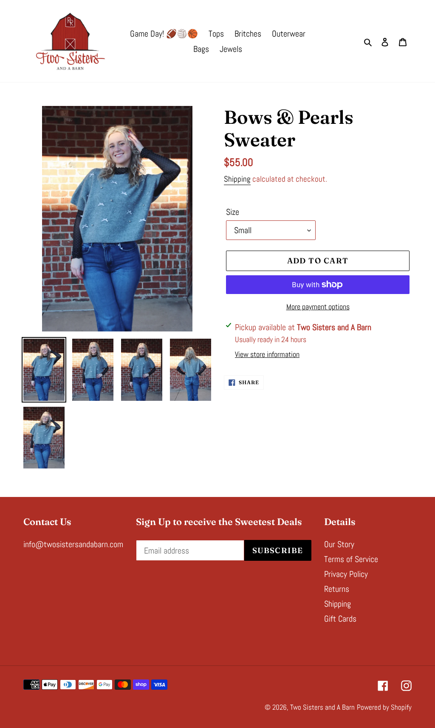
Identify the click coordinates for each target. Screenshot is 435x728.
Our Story (339, 544)
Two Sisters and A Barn (322, 707)
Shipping (237, 179)
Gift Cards (340, 618)
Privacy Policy (346, 574)
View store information (267, 354)
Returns (336, 588)
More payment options (318, 306)
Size (232, 211)
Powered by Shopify (384, 707)
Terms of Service (351, 559)
